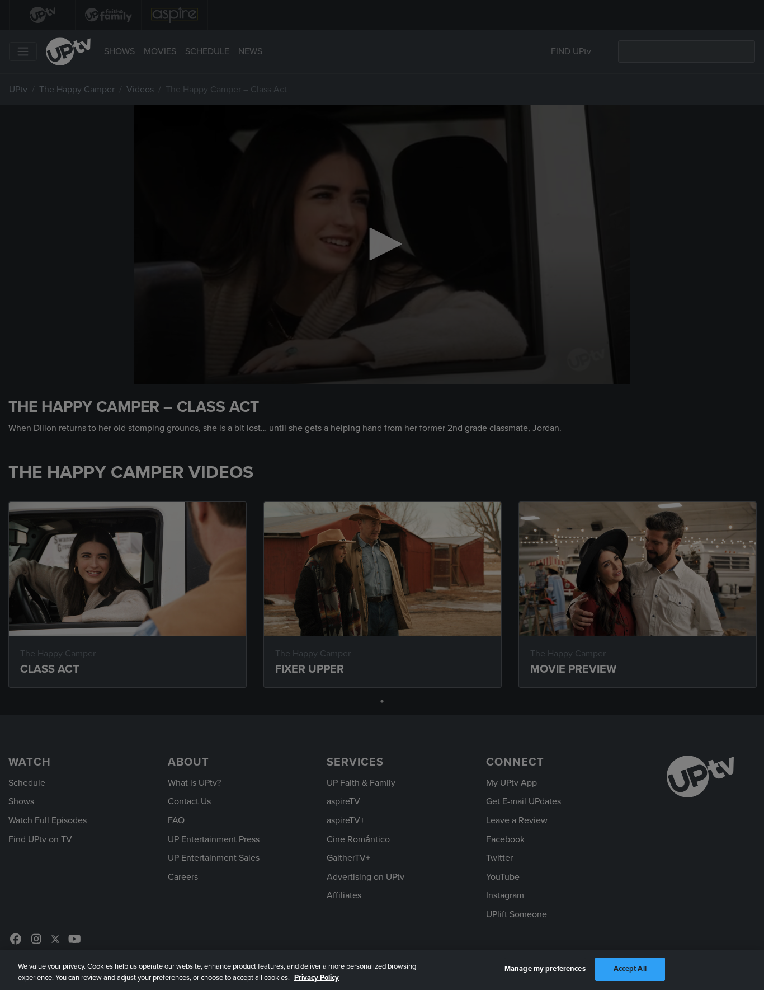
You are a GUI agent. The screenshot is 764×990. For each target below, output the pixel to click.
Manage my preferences (545, 968)
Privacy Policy (316, 977)
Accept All (630, 968)
